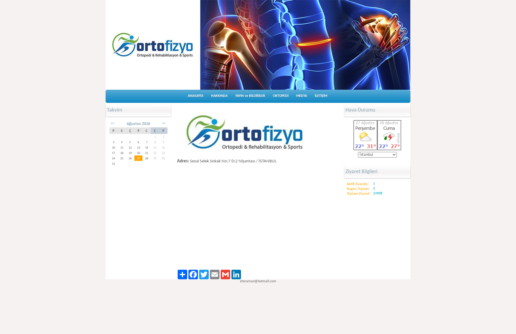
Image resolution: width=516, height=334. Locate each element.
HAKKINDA (219, 96)
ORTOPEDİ (280, 96)
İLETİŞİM (321, 96)
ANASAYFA (195, 96)
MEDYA (301, 96)
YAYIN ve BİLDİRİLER (250, 96)
